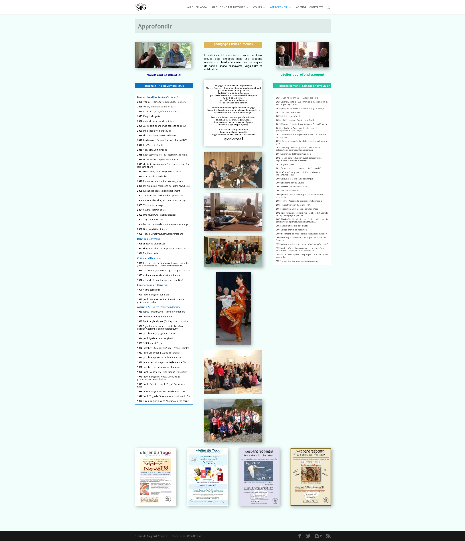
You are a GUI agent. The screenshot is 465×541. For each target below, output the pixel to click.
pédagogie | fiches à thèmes (233, 44)
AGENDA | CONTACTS (309, 7)
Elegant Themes (158, 536)
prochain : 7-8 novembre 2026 (164, 85)
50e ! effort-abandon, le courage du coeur (161, 125)
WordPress (194, 536)
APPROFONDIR (279, 7)
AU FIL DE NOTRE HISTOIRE (228, 7)
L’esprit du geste (151, 116)
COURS (257, 7)
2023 (140, 116)
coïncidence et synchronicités (158, 121)
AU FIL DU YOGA (197, 7)
